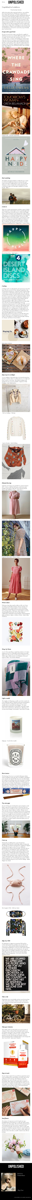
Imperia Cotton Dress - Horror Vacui (10, 557)
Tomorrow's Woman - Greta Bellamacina (11, 93)
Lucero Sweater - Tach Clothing (9, 443)
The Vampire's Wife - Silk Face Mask (10, 908)
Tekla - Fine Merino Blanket (13, 657)
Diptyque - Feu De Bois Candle (9, 740)
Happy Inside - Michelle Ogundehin (10, 135)
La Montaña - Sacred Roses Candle (21, 709)
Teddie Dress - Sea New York (8, 520)
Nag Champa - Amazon (17, 787)
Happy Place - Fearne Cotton (22, 223)
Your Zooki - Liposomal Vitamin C (13, 1038)
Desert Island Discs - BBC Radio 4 (10, 253)
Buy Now (20, 1190)
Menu (3, 2)
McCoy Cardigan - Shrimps (8, 413)
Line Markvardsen (11, 383)
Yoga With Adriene (6, 819)
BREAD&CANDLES (7, 343)
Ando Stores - (20, 489)
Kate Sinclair (18, 10)
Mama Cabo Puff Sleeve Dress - (9, 489)
